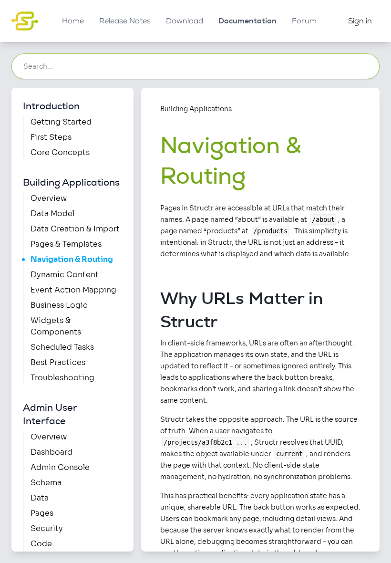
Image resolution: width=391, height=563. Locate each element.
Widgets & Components (56, 326)
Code (41, 544)
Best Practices (58, 362)
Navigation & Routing (72, 259)
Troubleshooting (62, 378)
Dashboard (51, 452)
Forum (304, 21)
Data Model (52, 214)
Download (184, 21)
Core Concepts (60, 152)
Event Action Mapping (73, 290)
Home (73, 21)
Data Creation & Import (75, 229)
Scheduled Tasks (62, 347)
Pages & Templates (66, 244)
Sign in (360, 21)
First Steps (51, 137)
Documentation (247, 21)
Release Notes (125, 21)
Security (47, 528)
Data (40, 498)
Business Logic (59, 305)
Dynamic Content (65, 275)
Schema (46, 483)
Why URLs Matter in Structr (241, 309)
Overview (49, 198)
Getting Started (61, 122)
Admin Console (60, 467)
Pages (42, 513)
